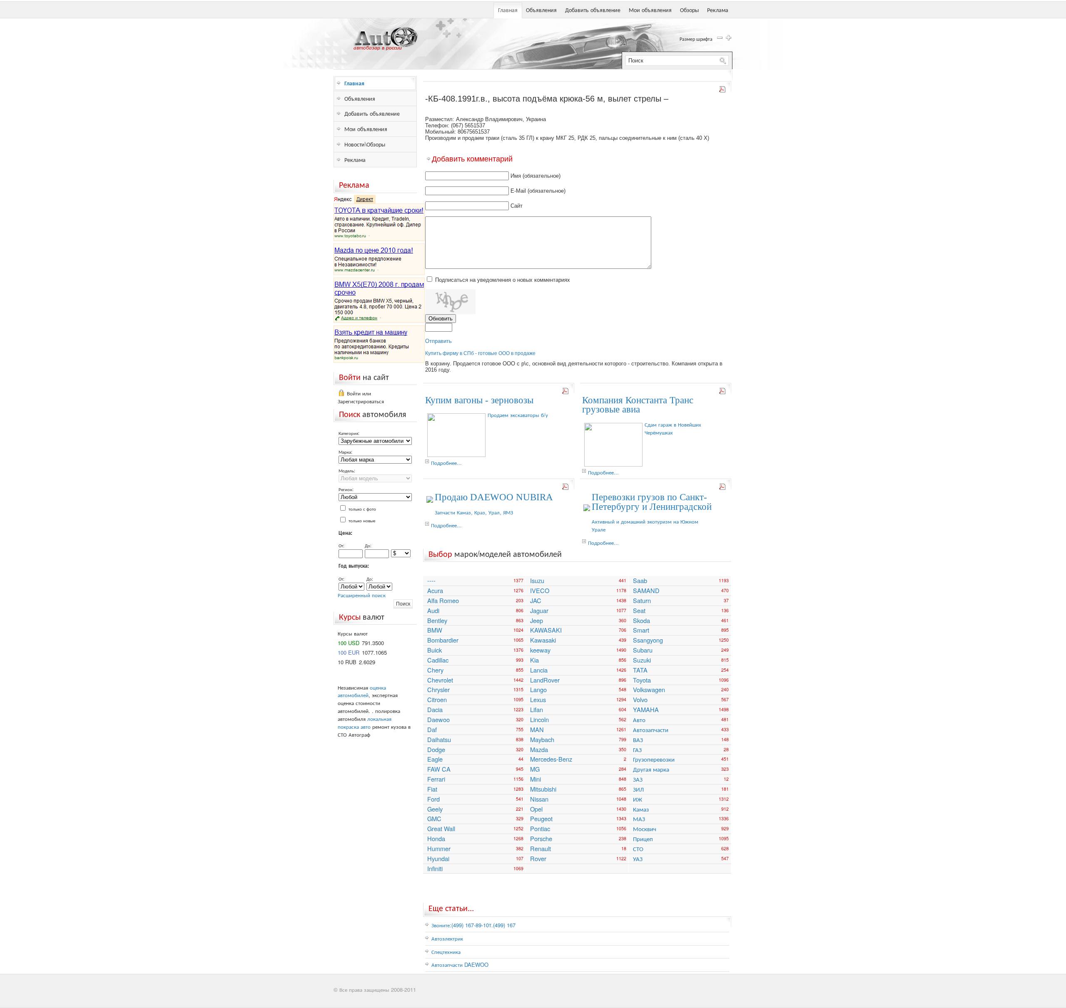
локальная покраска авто (364, 722)
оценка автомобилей (362, 691)
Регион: (346, 489)
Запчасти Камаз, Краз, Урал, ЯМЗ (474, 512)
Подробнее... (446, 463)
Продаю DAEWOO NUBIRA (494, 497)
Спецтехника (446, 952)
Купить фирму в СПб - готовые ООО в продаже (480, 353)
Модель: (347, 470)
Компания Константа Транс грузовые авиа (637, 405)
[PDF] (723, 91)
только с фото (362, 508)
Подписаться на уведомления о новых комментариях (502, 280)
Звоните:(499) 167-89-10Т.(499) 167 (473, 925)
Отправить (438, 341)
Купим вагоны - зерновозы (479, 400)
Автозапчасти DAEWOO (459, 964)
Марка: (345, 451)
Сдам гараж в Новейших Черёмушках (673, 428)
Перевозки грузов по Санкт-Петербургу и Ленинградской (652, 502)
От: (341, 545)
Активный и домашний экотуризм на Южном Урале (645, 525)
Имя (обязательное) (535, 176)
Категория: (349, 433)
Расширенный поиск (362, 595)
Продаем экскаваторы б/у (518, 415)
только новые (362, 520)
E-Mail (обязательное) (538, 191)
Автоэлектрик (447, 938)
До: (368, 545)
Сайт (517, 206)
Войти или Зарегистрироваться (361, 397)
